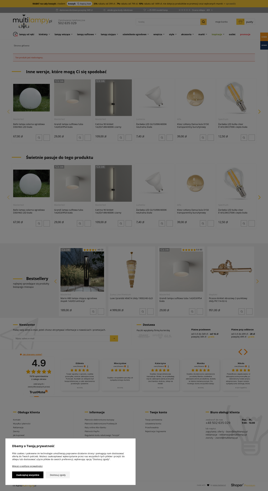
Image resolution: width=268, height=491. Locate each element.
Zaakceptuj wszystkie (27, 474)
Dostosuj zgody (58, 474)
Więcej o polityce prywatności (27, 466)
